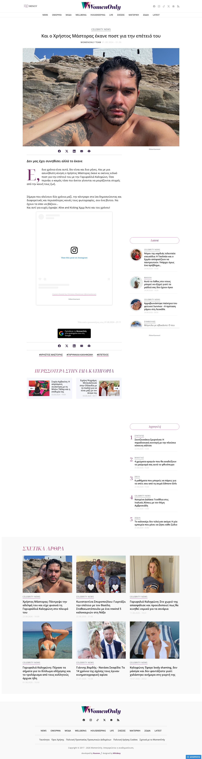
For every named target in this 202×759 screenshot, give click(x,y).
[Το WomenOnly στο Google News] (172, 6)
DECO (137, 476)
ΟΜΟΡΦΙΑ (57, 15)
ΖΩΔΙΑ (146, 15)
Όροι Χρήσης (58, 739)
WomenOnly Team (91, 42)
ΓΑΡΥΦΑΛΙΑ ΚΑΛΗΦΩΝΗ (80, 354)
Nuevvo (96, 753)
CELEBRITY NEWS (101, 29)
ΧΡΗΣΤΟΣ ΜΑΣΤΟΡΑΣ (52, 354)
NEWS (45, 15)
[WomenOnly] (101, 6)
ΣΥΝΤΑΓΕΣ (139, 435)
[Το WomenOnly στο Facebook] (153, 6)
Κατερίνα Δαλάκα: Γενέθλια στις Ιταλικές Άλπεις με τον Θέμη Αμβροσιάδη (151, 502)
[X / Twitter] (66, 151)
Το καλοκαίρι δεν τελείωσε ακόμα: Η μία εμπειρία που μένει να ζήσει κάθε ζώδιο (156, 523)
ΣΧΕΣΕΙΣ (120, 15)
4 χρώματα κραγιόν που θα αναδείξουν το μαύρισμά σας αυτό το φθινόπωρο (155, 463)
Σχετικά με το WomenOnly (152, 739)
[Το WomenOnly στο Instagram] (158, 6)
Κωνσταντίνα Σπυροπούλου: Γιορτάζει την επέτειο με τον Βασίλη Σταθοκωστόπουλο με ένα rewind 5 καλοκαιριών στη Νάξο (101, 607)
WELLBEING (81, 15)
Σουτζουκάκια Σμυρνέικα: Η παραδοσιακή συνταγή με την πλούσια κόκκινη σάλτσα (155, 442)
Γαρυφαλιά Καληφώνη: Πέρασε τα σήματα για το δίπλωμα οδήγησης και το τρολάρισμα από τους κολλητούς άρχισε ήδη (47, 673)
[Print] (89, 151)
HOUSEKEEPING (98, 15)
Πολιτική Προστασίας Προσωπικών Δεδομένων (88, 739)
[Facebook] (59, 151)
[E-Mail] (81, 151)
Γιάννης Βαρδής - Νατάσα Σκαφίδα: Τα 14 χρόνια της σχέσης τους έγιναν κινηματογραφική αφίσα (100, 671)
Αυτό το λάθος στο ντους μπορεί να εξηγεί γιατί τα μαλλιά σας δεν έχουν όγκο (158, 284)
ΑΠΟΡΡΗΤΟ (195, 757)
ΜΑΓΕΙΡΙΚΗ (134, 15)
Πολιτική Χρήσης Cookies (125, 739)
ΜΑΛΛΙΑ (148, 277)
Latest (155, 240)
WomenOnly (101, 710)
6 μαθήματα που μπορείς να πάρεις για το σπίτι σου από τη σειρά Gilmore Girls (156, 482)
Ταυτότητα (44, 739)
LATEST (156, 15)
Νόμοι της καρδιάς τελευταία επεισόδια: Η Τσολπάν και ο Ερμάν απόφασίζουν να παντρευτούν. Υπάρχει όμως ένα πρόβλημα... (159, 259)
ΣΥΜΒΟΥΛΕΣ (149, 321)
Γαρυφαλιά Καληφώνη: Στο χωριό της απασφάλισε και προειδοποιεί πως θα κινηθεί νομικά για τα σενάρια (154, 605)
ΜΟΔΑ (68, 15)
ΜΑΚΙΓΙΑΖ (139, 457)
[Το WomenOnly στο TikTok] (163, 6)
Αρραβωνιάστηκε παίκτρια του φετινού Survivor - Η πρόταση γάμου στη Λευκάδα (160, 306)
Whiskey (117, 753)
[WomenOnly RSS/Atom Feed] (177, 6)
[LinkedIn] (74, 151)
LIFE (111, 15)
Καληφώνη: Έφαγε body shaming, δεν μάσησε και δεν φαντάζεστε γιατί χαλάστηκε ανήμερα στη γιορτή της (153, 671)
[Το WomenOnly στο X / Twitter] (167, 6)
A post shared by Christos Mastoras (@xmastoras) (74, 294)
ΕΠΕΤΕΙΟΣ (103, 354)
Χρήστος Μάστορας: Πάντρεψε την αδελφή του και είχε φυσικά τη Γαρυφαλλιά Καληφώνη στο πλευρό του (45, 607)
